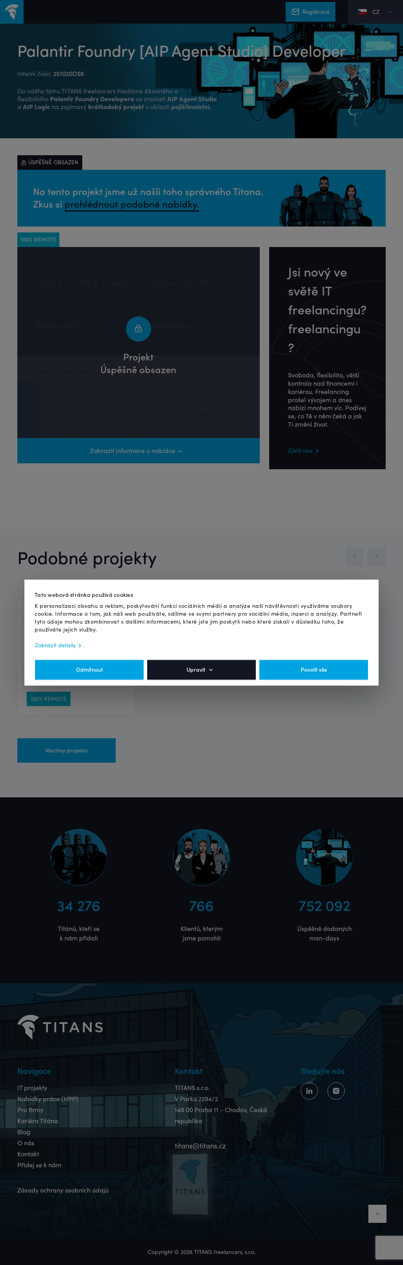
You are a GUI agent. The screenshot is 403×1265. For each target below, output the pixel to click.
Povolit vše (314, 669)
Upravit (196, 669)
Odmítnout (89, 669)
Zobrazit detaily (55, 645)
